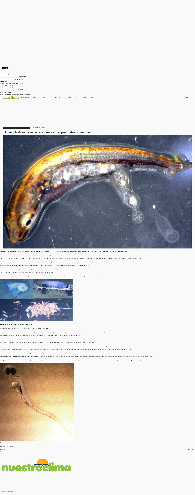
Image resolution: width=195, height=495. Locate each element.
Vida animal (27, 127)
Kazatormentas (36, 127)
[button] (191, 97)
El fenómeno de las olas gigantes (187, 451)
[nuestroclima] (97, 68)
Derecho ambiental (19, 127)
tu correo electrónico (20, 89)
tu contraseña (19, 79)
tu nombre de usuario (20, 76)
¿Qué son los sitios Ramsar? (7, 451)
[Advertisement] (97, 111)
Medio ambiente (7, 127)
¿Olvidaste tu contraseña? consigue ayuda (11, 83)
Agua (13, 127)
